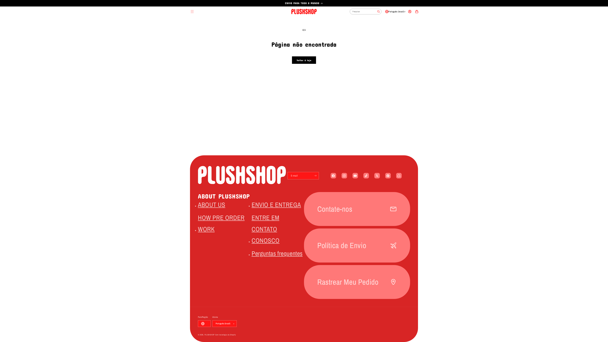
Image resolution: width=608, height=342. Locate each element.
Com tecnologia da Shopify (225, 335)
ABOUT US (211, 204)
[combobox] (365, 11)
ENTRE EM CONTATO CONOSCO (265, 229)
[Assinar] (315, 175)
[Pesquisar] (378, 11)
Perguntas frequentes (277, 253)
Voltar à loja (304, 60)
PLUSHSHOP (210, 335)
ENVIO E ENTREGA (276, 204)
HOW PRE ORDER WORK (221, 223)
